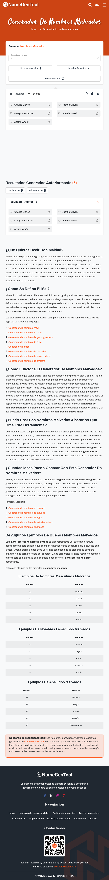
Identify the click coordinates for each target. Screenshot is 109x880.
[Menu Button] (104, 5)
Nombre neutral (52, 78)
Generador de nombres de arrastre (26, 361)
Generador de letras (19, 346)
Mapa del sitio (36, 818)
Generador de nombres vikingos (25, 517)
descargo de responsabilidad (34, 813)
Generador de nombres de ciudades (27, 351)
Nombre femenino (77, 68)
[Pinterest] (64, 795)
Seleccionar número (19, 55)
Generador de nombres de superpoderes (29, 356)
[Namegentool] (21, 4)
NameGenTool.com (34, 741)
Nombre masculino (29, 68)
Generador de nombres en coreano (26, 508)
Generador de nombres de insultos (26, 512)
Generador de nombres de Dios (25, 342)
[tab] (17, 95)
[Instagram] (57, 795)
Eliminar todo (36, 190)
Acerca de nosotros (89, 813)
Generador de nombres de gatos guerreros (31, 337)
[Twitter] (51, 796)
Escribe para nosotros (59, 818)
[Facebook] (45, 795)
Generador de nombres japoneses (26, 527)
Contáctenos (19, 818)
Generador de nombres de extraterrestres (30, 522)
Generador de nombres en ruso (24, 332)
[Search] (90, 5)
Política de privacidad (64, 813)
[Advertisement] (54, 152)
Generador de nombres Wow (23, 328)
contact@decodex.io (65, 866)
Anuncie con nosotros (85, 818)
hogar (12, 813)
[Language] (97, 5)
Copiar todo (14, 190)
